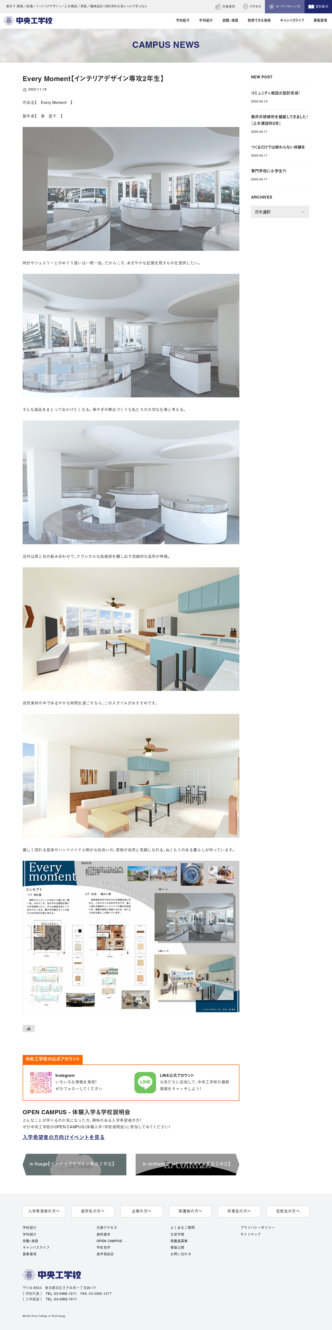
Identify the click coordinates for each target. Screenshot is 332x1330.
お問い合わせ (180, 1254)
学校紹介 (29, 1228)
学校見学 (103, 1247)
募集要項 (29, 1254)
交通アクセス (106, 1228)
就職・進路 (30, 1241)
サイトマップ (250, 1234)
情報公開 (177, 1247)
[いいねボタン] (29, 1028)
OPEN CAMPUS (109, 1241)
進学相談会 (105, 1254)
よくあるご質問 (182, 1228)
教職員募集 (179, 1241)
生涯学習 (177, 1234)
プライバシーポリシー (257, 1228)
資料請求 (103, 1234)
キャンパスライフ (36, 1247)
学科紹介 (29, 1234)
